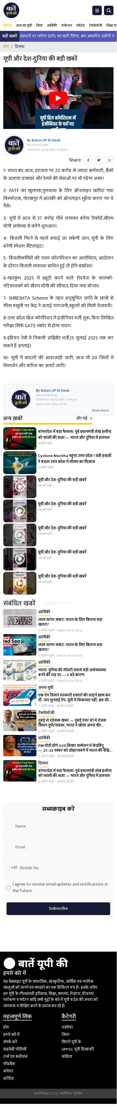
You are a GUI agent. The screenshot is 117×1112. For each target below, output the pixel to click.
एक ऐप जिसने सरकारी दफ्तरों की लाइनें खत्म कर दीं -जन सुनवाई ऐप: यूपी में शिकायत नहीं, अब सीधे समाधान (74, 700)
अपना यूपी (45, 688)
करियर (8, 1071)
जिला (39, 25)
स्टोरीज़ (8, 1078)
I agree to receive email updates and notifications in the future (60, 887)
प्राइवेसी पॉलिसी (15, 1049)
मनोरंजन (66, 25)
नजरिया (67, 1027)
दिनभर (8, 25)
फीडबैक (9, 1064)
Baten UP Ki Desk (69, 630)
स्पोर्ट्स (80, 25)
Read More (100, 410)
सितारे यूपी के (71, 1042)
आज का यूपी (24, 25)
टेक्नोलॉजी (95, 25)
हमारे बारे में (11, 1034)
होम (6, 46)
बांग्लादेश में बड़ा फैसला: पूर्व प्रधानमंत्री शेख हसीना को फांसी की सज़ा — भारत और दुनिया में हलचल (75, 773)
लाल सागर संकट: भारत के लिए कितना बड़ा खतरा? (70, 622)
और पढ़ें (82, 418)
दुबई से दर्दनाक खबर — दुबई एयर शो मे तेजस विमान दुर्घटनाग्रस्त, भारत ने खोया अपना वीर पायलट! (72, 725)
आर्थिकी (52, 25)
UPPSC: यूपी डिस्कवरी (78, 1049)
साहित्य (67, 1056)
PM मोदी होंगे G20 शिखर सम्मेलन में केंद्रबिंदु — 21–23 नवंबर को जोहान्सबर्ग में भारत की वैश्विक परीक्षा (75, 750)
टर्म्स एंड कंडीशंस (15, 1056)
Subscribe (58, 908)
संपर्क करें (10, 1042)
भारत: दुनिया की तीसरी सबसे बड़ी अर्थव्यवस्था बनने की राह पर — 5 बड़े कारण (72, 672)
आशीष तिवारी (65, 706)
